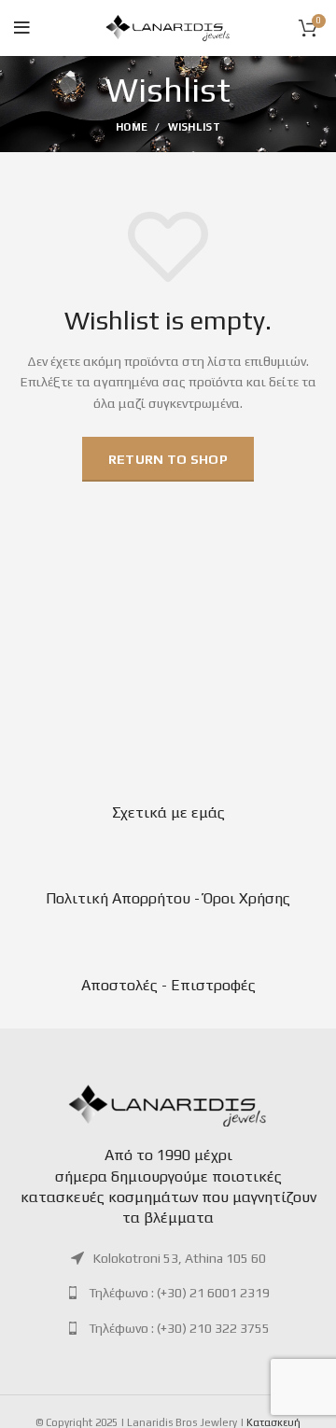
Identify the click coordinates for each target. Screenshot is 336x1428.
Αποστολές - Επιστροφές (168, 985)
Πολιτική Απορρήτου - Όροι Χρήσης (168, 898)
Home (131, 127)
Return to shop (168, 459)
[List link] (168, 1258)
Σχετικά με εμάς (168, 812)
